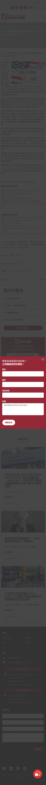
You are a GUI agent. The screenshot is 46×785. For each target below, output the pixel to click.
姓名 (4, 369)
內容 (4, 401)
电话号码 (5, 391)
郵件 (4, 380)
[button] (43, 359)
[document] (23, 392)
